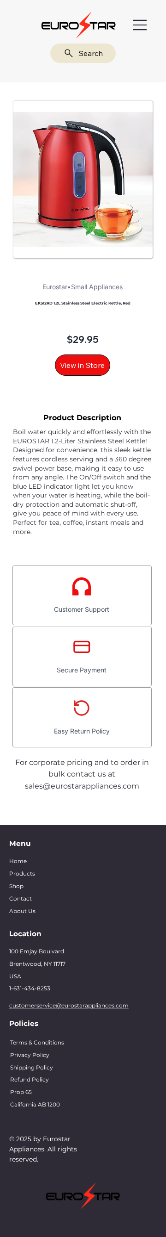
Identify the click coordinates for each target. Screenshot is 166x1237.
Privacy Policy (29, 1054)
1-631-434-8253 (29, 988)
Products (22, 873)
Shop (16, 886)
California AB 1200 (35, 1104)
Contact (20, 898)
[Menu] (140, 25)
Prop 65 (21, 1091)
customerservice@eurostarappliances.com (69, 1005)
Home (18, 861)
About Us (22, 911)
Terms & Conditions (37, 1042)
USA (15, 976)
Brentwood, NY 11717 (37, 963)
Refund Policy (29, 1079)
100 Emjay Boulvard (36, 951)
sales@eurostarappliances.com (82, 786)
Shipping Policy (31, 1067)
